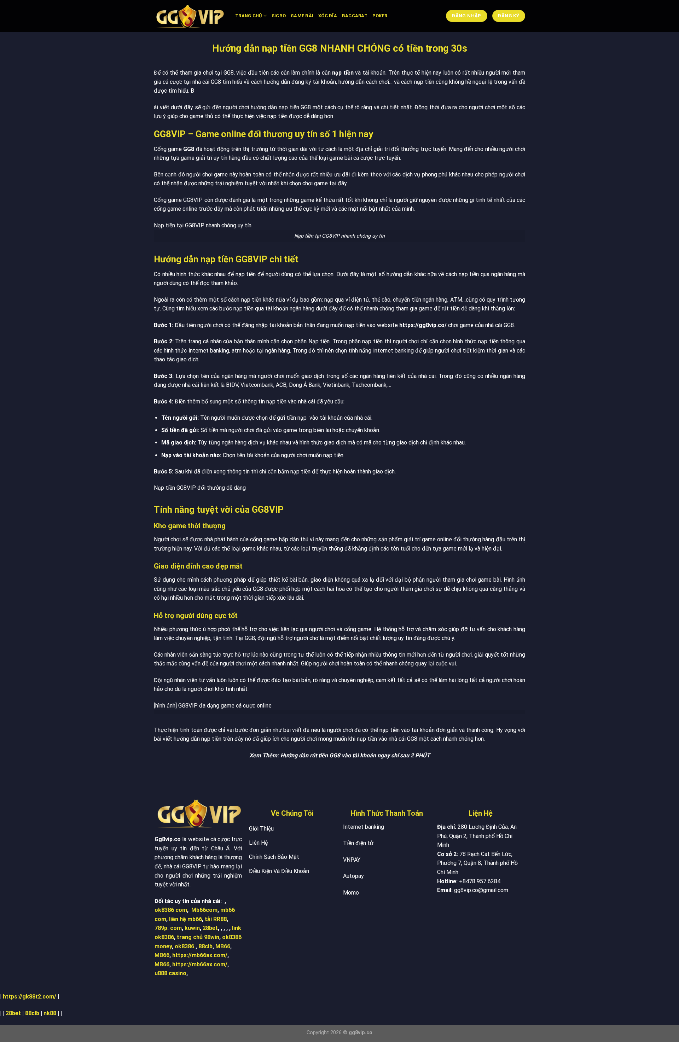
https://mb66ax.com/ (199, 955)
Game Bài (302, 15)
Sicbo (279, 15)
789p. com (168, 928)
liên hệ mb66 (185, 919)
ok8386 (184, 946)
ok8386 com (171, 910)
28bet (210, 928)
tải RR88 (216, 919)
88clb (205, 946)
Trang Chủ (248, 15)
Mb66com (204, 910)
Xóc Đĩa (327, 15)
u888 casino (170, 973)
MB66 (222, 946)
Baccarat (354, 15)
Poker (379, 15)
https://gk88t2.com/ (29, 996)
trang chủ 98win (198, 937)
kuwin (192, 928)
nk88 (49, 1013)
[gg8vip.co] (189, 16)
